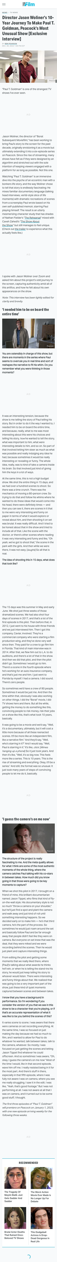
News (4, 12)
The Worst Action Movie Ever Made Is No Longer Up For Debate (41, 1197)
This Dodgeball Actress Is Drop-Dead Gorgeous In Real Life (40, 1237)
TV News (14, 12)
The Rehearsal (33, 217)
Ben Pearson (11, 44)
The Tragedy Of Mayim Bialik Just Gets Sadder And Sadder (13, 1197)
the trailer (20, 229)
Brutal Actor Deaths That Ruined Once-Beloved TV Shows (14, 1235)
